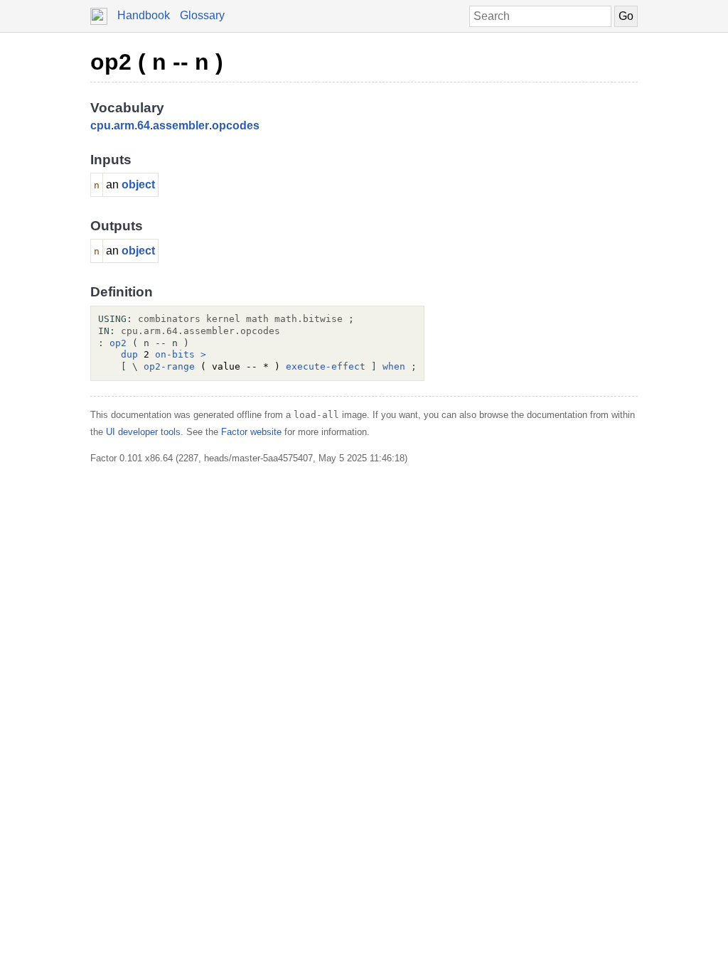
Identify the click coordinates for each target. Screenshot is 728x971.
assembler (181, 125)
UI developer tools (143, 432)
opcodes (235, 125)
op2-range (169, 366)
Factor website (251, 432)
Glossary (202, 15)
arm (124, 125)
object (138, 184)
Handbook (143, 15)
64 (143, 125)
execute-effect (325, 366)
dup (129, 354)
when (393, 366)
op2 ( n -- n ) (156, 62)
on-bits (175, 354)
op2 (118, 343)
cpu (100, 125)
